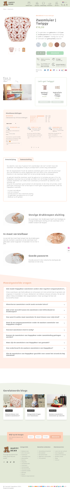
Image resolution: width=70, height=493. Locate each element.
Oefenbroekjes (25, 467)
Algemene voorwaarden (45, 456)
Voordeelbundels (25, 463)
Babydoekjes (24, 458)
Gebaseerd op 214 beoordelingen (16, 117)
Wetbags (23, 472)
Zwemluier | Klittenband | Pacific (12, 131)
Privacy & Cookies (8, 488)
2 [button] (33, 147)
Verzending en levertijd (45, 451)
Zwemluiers (10, 9)
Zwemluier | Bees (36, 129)
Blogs (56, 458)
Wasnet (23, 474)
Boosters (23, 460)
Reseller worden (59, 456)
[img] (13, 127)
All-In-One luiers (25, 453)
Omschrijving (10, 159)
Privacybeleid (42, 458)
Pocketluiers (24, 454)
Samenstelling (26, 159)
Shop (4, 9)
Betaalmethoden (43, 454)
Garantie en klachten (60, 454)
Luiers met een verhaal (61, 451)
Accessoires (49, 5)
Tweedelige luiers (25, 456)
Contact (57, 460)
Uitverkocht (55, 53)
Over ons (57, 5)
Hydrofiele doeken (26, 470)
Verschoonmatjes (25, 469)
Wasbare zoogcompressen (27, 476)
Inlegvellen (24, 461)
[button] (62, 5)
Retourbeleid (42, 453)
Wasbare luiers (29, 5)
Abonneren (55, 437)
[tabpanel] (17, 30)
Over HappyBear (59, 453)
